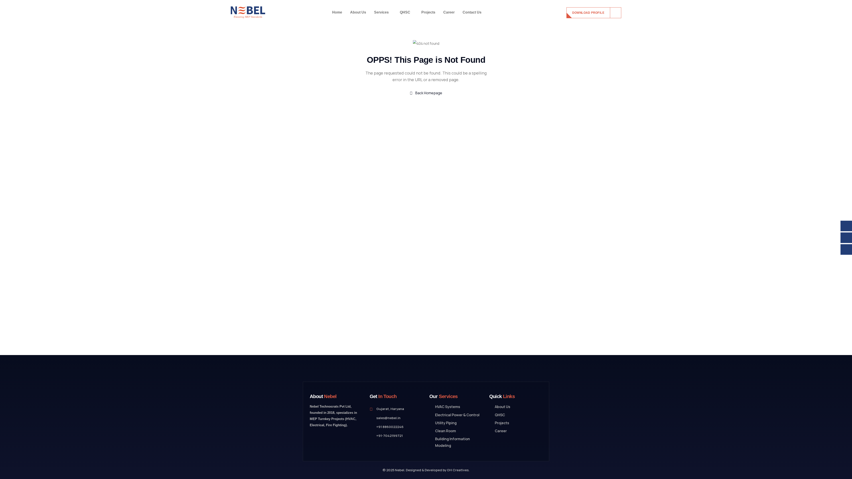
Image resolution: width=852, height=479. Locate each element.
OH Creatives (458, 470)
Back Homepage (428, 92)
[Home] (248, 12)
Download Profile (588, 12)
